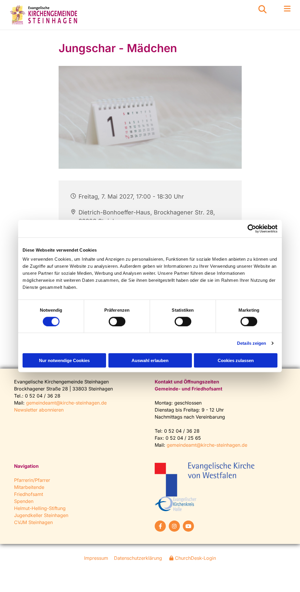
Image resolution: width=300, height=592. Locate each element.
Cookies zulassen (236, 360)
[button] (279, 9)
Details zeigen (251, 342)
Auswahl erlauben (150, 360)
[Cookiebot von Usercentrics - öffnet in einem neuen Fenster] (251, 228)
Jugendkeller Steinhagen (41, 515)
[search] (262, 9)
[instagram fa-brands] (174, 526)
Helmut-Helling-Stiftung (40, 508)
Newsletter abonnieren (39, 410)
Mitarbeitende (29, 487)
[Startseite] (44, 15)
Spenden (23, 501)
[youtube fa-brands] (188, 526)
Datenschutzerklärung (138, 558)
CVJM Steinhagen (33, 522)
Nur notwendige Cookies (64, 360)
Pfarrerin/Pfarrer (32, 480)
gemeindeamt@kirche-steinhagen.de (66, 403)
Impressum (96, 558)
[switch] (117, 321)
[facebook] (160, 526)
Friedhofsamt (28, 494)
